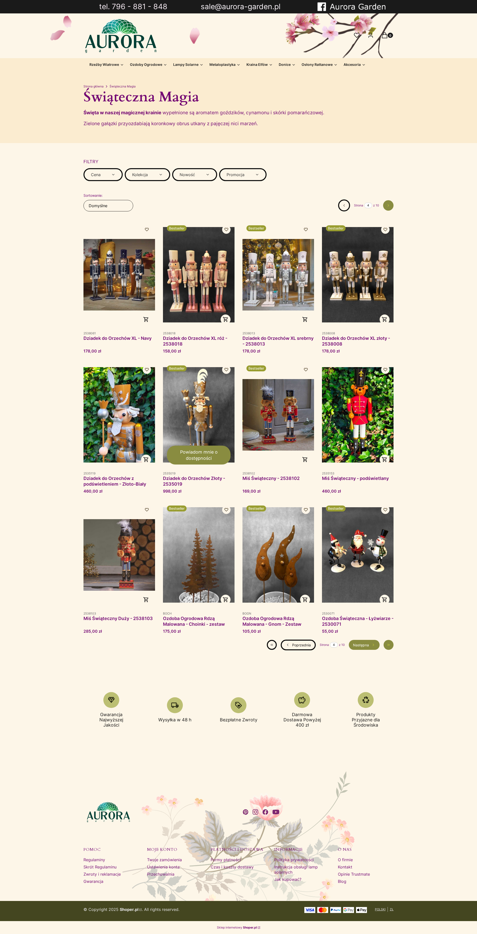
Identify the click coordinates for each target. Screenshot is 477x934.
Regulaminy (94, 859)
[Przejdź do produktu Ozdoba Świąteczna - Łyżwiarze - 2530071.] (358, 555)
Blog (342, 881)
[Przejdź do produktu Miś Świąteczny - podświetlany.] (358, 414)
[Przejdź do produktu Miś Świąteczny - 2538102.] (278, 414)
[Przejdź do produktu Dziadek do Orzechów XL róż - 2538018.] (199, 274)
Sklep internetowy (237, 927)
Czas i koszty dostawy (232, 866)
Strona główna (93, 86)
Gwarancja (93, 881)
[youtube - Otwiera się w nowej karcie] (275, 812)
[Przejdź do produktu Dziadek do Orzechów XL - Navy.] (119, 274)
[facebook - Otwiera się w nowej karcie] (265, 812)
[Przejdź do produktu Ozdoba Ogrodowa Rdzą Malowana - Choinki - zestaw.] (199, 555)
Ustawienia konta (163, 866)
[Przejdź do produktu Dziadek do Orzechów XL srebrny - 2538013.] (278, 274)
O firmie (345, 859)
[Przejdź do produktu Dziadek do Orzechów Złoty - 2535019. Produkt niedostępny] (199, 414)
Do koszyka (146, 460)
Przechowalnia (160, 874)
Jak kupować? (287, 879)
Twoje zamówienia (164, 859)
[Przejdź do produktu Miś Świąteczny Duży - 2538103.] (119, 555)
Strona (358, 205)
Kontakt (345, 866)
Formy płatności (226, 859)
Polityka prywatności (294, 859)
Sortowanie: (93, 195)
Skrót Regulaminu (100, 866)
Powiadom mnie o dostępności (199, 455)
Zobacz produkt (146, 319)
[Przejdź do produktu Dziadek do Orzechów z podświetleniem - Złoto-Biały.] (119, 414)
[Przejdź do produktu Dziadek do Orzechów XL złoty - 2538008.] (358, 274)
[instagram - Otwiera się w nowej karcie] (255, 812)
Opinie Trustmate (354, 874)
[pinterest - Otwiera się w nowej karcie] (245, 812)
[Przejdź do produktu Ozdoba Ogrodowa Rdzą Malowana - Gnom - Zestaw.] (278, 555)
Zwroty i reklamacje (102, 874)
